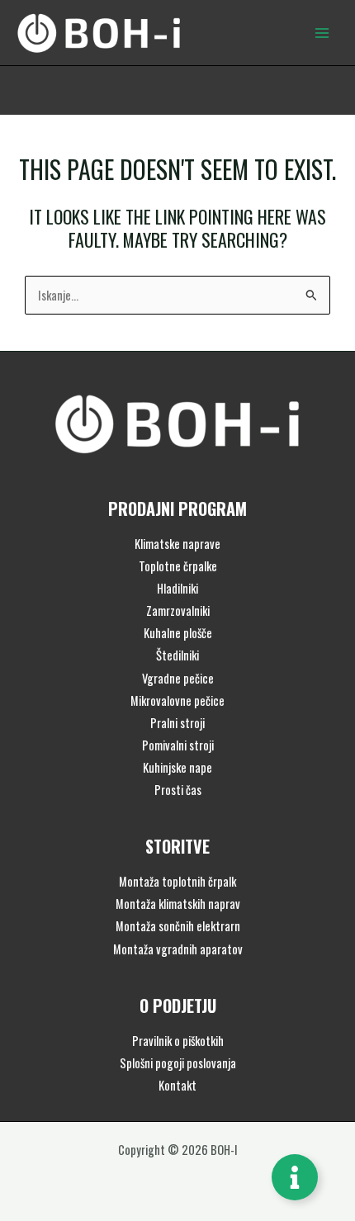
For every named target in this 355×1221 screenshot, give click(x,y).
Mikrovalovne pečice (177, 700)
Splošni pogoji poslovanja (178, 1063)
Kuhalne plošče (178, 632)
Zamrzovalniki (178, 610)
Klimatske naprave (177, 543)
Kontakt (177, 1085)
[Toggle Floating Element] (295, 1177)
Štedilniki (177, 655)
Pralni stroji (177, 722)
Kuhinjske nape (177, 767)
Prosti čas (177, 789)
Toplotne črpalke (178, 566)
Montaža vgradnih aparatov (178, 949)
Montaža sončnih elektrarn (178, 926)
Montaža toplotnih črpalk (177, 881)
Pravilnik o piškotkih (178, 1040)
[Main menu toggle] (321, 32)
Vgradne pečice (178, 678)
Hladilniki (177, 588)
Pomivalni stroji (178, 745)
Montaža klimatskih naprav (178, 903)
